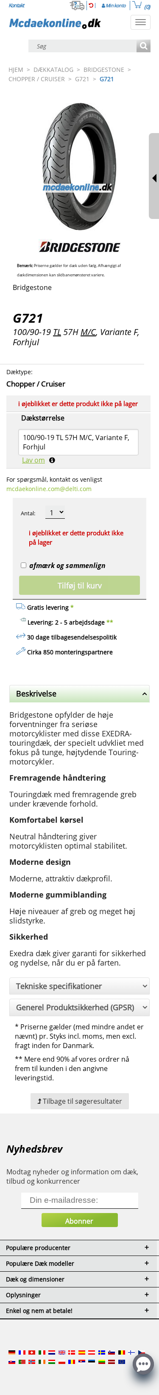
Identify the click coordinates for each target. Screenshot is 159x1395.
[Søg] (144, 47)
